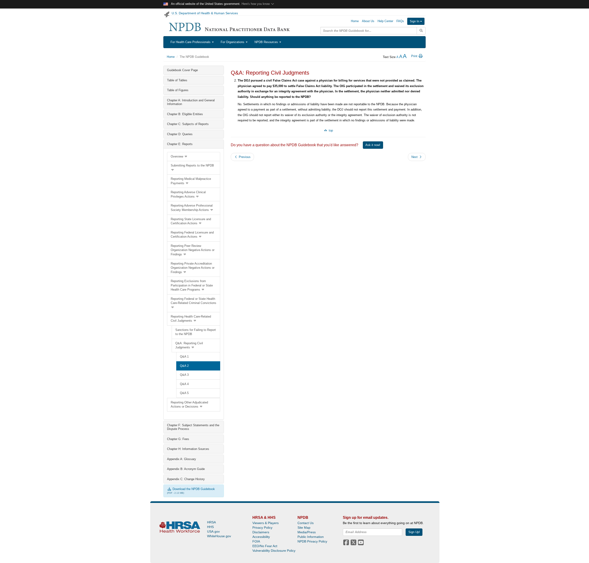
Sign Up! (414, 532)
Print (414, 56)
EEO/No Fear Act (264, 546)
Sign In (415, 21)
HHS (210, 527)
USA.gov (213, 531)
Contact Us (305, 523)
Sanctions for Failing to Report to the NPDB (195, 332)
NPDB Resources (266, 42)
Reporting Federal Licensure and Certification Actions (192, 235)
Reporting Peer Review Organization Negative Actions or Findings (192, 250)
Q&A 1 (184, 356)
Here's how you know (256, 4)
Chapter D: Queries (180, 134)
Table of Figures (177, 90)
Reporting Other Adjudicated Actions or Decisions (189, 404)
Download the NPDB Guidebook (193, 489)
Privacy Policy (262, 527)
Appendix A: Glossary (181, 459)
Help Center (385, 21)
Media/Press (306, 532)
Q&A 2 (184, 366)
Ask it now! (372, 145)
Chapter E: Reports (180, 144)
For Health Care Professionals (190, 42)
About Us (368, 21)
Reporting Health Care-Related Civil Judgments (191, 319)
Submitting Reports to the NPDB (192, 165)
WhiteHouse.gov (219, 536)
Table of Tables (177, 80)
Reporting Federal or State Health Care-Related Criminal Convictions (193, 301)
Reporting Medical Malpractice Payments (191, 181)
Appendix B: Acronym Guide (186, 469)
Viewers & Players (265, 523)
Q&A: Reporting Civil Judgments (189, 345)
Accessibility (261, 537)
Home (355, 21)
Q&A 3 (184, 374)
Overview (177, 156)
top (330, 130)
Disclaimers (260, 532)
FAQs (400, 21)
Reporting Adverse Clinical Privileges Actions (188, 194)
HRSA (211, 522)
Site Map (303, 527)
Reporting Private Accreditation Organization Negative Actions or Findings (192, 268)
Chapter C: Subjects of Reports (188, 124)
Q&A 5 (184, 393)
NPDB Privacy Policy (312, 541)
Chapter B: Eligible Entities (185, 114)
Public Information (310, 537)
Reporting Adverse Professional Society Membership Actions (192, 208)
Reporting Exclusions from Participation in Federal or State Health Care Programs (192, 285)
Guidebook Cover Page (182, 70)
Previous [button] (244, 157)
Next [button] (415, 157)
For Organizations (233, 42)
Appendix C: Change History (186, 479)
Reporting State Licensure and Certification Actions (191, 221)
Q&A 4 (184, 384)
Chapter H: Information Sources (188, 449)
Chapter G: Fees (178, 439)
